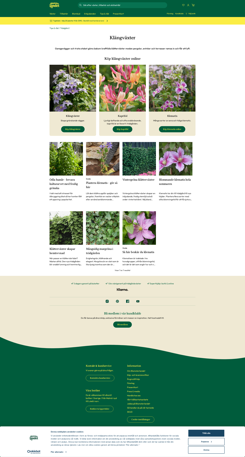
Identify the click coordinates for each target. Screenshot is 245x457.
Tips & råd (54, 28)
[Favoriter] (183, 5)
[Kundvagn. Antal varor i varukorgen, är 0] (193, 5)
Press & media (133, 391)
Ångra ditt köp (133, 379)
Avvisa (206, 450)
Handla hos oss (133, 395)
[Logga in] (188, 5)
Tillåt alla (206, 433)
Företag (170, 13)
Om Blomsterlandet (136, 371)
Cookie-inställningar (140, 419)
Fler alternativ (57, 452)
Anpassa (205, 441)
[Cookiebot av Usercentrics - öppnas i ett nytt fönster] (34, 452)
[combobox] (125, 5)
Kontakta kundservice (100, 378)
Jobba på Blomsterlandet (138, 403)
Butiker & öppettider (99, 409)
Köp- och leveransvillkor (138, 375)
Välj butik (191, 13)
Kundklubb (179, 13)
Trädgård (64, 28)
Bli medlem (122, 324)
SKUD (129, 412)
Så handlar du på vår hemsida (140, 407)
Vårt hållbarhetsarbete (137, 399)
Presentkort (132, 387)
